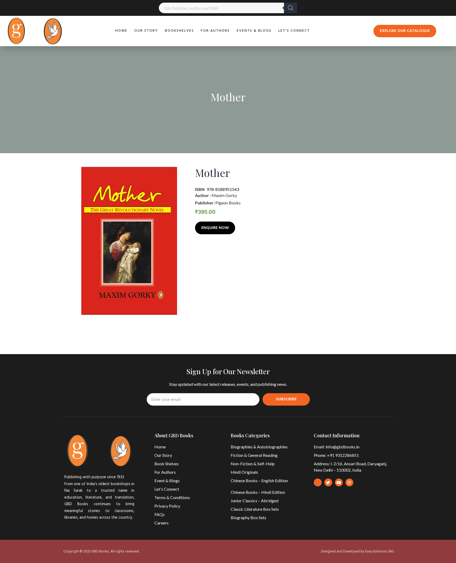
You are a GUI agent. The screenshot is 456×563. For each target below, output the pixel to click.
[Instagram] (349, 482)
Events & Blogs (254, 31)
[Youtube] (339, 482)
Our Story (146, 31)
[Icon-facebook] (318, 482)
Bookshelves (179, 31)
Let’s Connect (294, 31)
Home (121, 31)
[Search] (290, 8)
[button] (404, 31)
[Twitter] (328, 482)
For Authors (215, 31)
